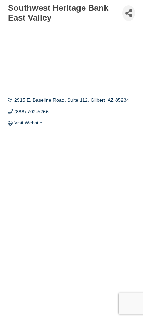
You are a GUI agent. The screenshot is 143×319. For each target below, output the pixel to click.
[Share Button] (128, 13)
